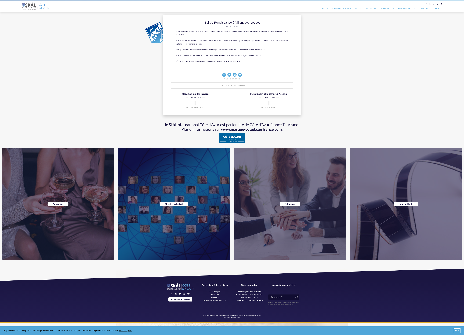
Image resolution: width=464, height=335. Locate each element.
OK (296, 297)
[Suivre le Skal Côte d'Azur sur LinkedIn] (430, 4)
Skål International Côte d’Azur (336, 8)
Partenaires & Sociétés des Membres (414, 8)
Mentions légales (237, 315)
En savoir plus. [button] (125, 331)
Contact (438, 8)
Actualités (371, 8)
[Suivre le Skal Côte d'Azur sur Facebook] (426, 4)
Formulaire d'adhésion (180, 299)
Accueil (358, 8)
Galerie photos (387, 8)
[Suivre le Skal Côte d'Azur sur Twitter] (433, 4)
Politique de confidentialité (251, 315)
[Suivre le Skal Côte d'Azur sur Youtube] (441, 4)
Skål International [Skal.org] (214, 300)
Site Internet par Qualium (232, 317)
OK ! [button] (457, 331)
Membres (215, 297)
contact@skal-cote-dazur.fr (249, 291)
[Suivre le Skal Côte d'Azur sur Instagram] (437, 4)
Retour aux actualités (233, 85)
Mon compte (215, 291)
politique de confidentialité (285, 304)
